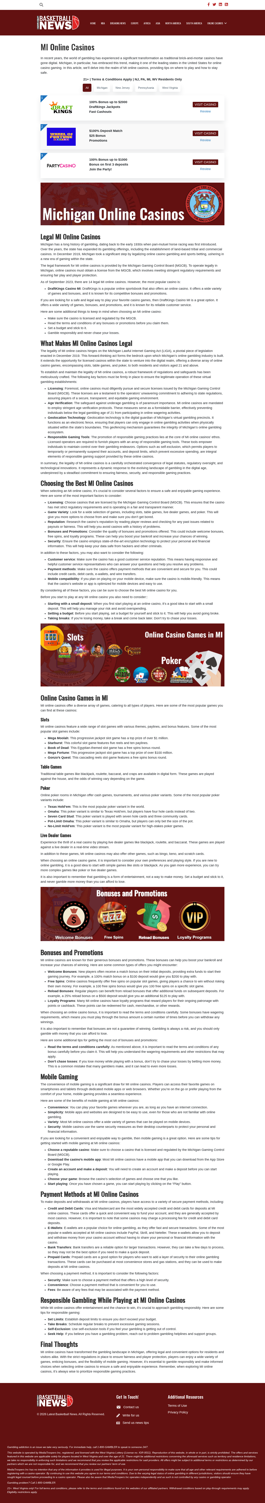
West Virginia (170, 87)
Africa (147, 23)
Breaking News (118, 23)
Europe (134, 23)
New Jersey (123, 87)
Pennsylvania (146, 87)
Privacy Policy (178, 1412)
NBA (103, 23)
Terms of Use (177, 1405)
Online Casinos (215, 23)
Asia (158, 23)
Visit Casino (205, 104)
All (87, 87)
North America (173, 23)
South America (194, 23)
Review (205, 111)
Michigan (102, 87)
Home (93, 23)
